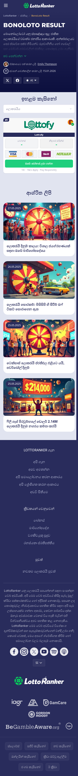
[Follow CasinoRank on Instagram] (23, 657)
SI (36, 668)
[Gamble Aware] (32, 731)
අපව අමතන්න (38, 469)
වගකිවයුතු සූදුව (38, 535)
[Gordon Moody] (38, 719)
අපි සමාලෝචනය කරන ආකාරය (38, 477)
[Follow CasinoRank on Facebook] (13, 657)
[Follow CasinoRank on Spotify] (53, 657)
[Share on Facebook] (17, 80)
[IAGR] (16, 707)
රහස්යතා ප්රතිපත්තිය (38, 543)
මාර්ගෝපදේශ (38, 527)
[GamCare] (54, 707)
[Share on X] (7, 80)
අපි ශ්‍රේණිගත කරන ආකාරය (38, 484)
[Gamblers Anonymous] (32, 707)
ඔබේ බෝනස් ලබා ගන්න (38, 163)
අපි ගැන (38, 461)
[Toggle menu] (6, 5)
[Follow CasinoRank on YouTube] (43, 657)
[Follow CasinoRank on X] (33, 657)
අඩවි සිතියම (38, 492)
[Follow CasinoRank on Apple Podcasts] (63, 657)
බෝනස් (38, 520)
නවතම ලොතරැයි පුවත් (38, 571)
